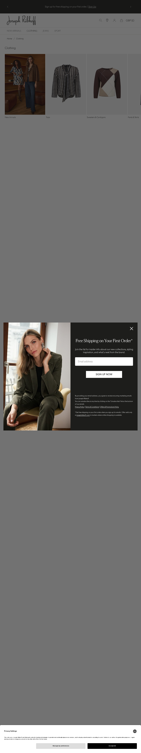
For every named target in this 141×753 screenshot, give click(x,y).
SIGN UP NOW (104, 374)
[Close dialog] (131, 328)
